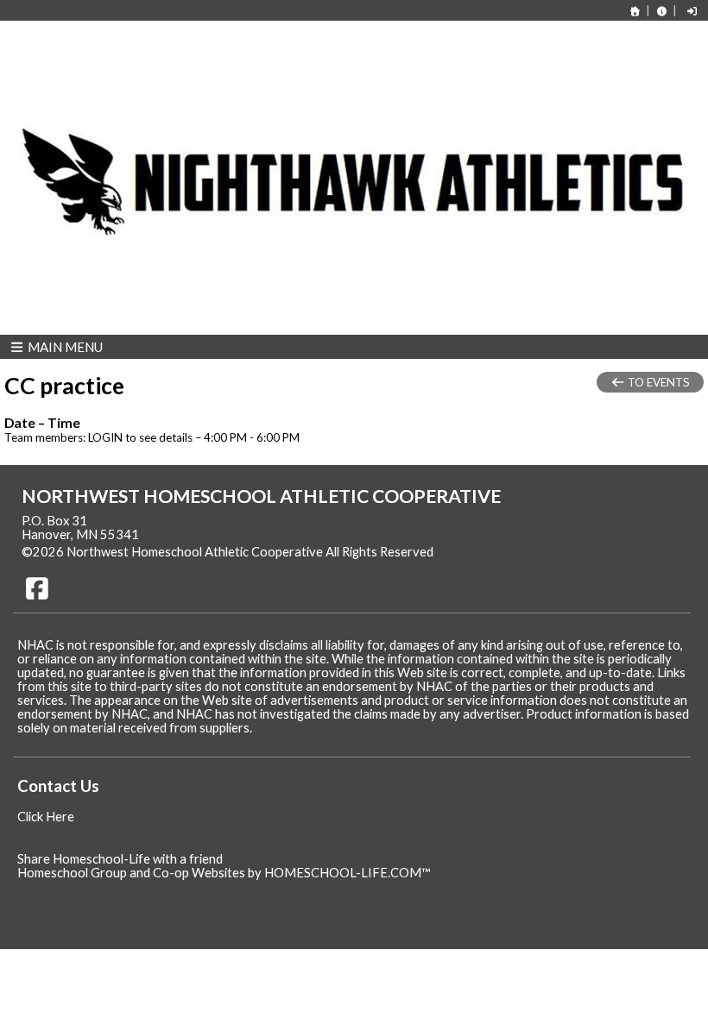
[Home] (635, 10)
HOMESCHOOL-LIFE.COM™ (347, 872)
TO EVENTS (657, 382)
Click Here (45, 816)
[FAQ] (661, 10)
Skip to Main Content (508, 551)
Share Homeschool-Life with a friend (120, 858)
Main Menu (64, 347)
